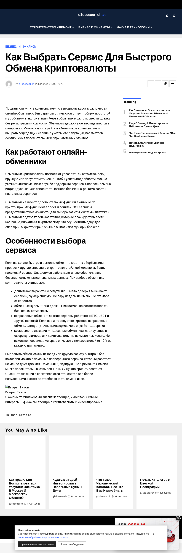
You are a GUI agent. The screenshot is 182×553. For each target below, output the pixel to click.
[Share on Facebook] (151, 83)
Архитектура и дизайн (90, 41)
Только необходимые (72, 544)
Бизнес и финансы (94, 27)
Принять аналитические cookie (37, 544)
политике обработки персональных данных (43, 537)
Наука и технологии (133, 27)
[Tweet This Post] (158, 83)
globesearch (26, 84)
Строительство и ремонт (50, 27)
